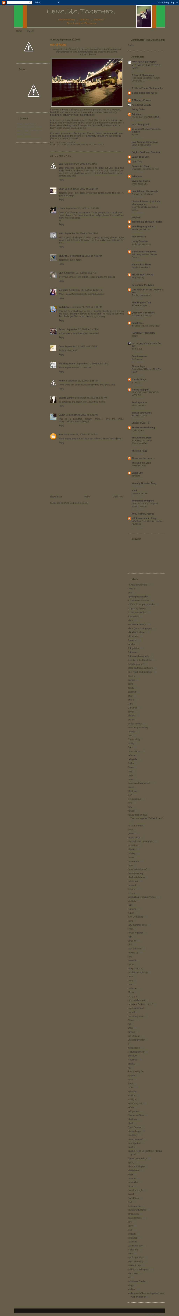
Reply (61, 179)
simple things (139, 379)
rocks (131, 1087)
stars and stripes (136, 1166)
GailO (62, 415)
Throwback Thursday (142, 315)
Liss (130, 944)
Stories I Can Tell (141, 423)
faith (130, 803)
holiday (131, 853)
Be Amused (137, 359)
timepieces (133, 1214)
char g (131, 699)
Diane (131, 767)
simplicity (133, 1135)
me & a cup (137, 349)
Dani (61, 164)
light (130, 936)
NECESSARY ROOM (142, 274)
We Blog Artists (67, 363)
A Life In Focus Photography (147, 88)
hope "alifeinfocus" (137, 869)
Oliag (130, 1028)
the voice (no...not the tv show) (146, 326)
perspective (134, 1048)
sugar (131, 1174)
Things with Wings (137, 1210)
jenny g (131, 893)
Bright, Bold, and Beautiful (146, 152)
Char (61, 189)
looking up (133, 952)
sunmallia (133, 1182)
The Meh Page (139, 450)
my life (30, 31)
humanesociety (135, 873)
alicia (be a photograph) (73, 145)
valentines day (135, 1245)
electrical (132, 791)
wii (129, 1277)
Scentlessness (139, 356)
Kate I (131, 913)
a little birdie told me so (144, 93)
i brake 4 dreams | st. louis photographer (146, 202)
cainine (131, 680)
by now (135, 134)
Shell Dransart (135, 1127)
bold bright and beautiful (140, 672)
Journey (132, 901)
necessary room (136, 1016)
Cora (61, 346)
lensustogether (135, 932)
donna (131, 779)
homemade (133, 861)
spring (131, 1162)
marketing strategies (141, 244)
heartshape (133, 845)
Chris (130, 703)
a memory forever (137, 608)
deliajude (137, 176)
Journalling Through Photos (147, 221)
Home (19, 31)
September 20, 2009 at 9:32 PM (81, 164)
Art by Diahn (138, 109)
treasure (132, 1233)
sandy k (132, 1099)
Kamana (132, 909)
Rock (130, 1083)
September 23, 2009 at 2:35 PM (91, 397)
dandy (131, 743)
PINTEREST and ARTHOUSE (146, 117)
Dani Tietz (137, 161)
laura (130, 921)
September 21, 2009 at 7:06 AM (86, 255)
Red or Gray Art (136, 1071)
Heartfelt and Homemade (145, 191)
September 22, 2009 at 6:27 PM (81, 346)
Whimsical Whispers (143, 500)
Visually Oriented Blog (144, 483)
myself (131, 1012)
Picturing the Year (141, 302)
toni (130, 1222)
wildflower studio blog (144, 518)
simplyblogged (135, 1139)
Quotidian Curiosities (143, 312)
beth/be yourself (136, 664)
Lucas (131, 964)
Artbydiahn (133, 648)
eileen (131, 787)
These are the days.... (143, 458)
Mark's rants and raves (144, 251)
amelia (131, 644)
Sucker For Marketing (143, 427)
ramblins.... (138, 323)
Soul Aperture (139, 402)
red (129, 1067)
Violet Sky (137, 473)
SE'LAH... (64, 255)
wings (131, 1285)
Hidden (131, 849)
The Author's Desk (141, 437)
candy (131, 688)
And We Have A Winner (143, 194)
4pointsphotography (138, 596)
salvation (132, 1091)
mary (130, 980)
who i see (133, 1273)
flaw (130, 807)
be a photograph (140, 124)
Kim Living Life (135, 917)
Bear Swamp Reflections (145, 142)
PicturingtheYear (136, 1052)
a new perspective (137, 612)
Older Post (118, 496)
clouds (131, 719)
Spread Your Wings (137, 1158)
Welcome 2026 (139, 465)
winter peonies (139, 405)
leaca (130, 928)
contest (131, 731)
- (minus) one (138, 430)
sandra (131, 1095)
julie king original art (143, 226)
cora (130, 735)
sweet (131, 1194)
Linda (62, 208)
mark (130, 976)
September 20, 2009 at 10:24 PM (81, 189)
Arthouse (136, 114)
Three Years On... (140, 184)
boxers (131, 676)
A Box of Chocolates (143, 75)
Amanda (132, 640)
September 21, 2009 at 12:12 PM (85, 290)
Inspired (136, 217)
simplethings (134, 1131)
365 (130, 592)
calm (130, 684)
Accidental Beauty (141, 105)
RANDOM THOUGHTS (143, 333)
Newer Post (56, 496)
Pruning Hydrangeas (141, 295)
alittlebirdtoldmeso (137, 632)
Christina (132, 707)
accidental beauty (137, 624)
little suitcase (139, 236)
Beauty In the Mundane (140, 660)
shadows (132, 1119)
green (131, 833)
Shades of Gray (136, 1115)
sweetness (133, 1198)
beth (61, 233)
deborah (132, 755)
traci (130, 1229)
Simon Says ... (140, 366)
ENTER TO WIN (139, 415)
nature (135, 336)
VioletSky (64, 307)
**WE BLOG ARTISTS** (144, 62)
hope (130, 865)
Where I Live (134, 1265)
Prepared (132, 1059)
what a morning (135, 1261)
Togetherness (135, 1218)
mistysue (132, 996)
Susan (62, 329)
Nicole (131, 1020)
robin (130, 1079)
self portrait (133, 1111)
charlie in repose (140, 493)
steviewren (133, 1170)
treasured (132, 1237)
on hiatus (136, 382)
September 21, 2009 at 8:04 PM (86, 307)
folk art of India (135, 825)
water (130, 1253)
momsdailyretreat (136, 1000)
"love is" (132, 588)
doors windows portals (139, 783)
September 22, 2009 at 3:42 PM (82, 329)
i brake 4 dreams (136, 877)
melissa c (133, 988)
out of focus (97, 145)
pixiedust (132, 1055)
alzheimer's (133, 636)
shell (130, 1123)
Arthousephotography (138, 656)
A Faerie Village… (140, 305)
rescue (131, 1075)
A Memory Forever (142, 100)
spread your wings (142, 412)
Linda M (132, 940)
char (130, 696)
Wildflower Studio (136, 1281)
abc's (130, 620)
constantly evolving (138, 727)
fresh (130, 829)
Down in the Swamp (141, 145)
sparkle (131, 1147)
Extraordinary (134, 799)
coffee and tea (135, 723)
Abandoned (133, 616)
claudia (131, 715)
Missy (131, 992)
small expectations (140, 229)
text (130, 1202)
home (131, 857)
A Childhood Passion (138, 600)
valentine (132, 1241)
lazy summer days (137, 925)
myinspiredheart (136, 1008)
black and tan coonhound (140, 668)
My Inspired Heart (141, 264)
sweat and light (135, 1190)
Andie (131, 45)
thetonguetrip (134, 1206)
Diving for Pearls (141, 181)
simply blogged (140, 389)
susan (131, 1186)
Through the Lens (141, 463)
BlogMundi (159, 1314)
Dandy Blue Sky (140, 157)
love (130, 956)
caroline (132, 692)
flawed (131, 810)
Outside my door (136, 1039)
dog (130, 771)
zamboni (136, 476)
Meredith (63, 290)
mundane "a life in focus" (140, 1004)
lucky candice (135, 968)
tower (130, 1225)
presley (131, 1063)
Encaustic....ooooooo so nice (145, 169)
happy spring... (139, 277)
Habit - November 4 (141, 267)
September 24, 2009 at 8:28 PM (82, 415)
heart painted (134, 837)
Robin (62, 380)
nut (129, 1024)
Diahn (131, 763)
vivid (134, 490)
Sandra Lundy (66, 397)
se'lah (131, 1107)
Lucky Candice (140, 241)
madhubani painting (138, 972)
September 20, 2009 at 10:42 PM (81, 233)
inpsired (132, 885)
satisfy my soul (136, 1103)
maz (61, 434)
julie (130, 905)
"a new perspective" (138, 584)
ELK (61, 273)
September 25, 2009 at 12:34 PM (81, 434)
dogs (130, 775)
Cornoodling (134, 739)
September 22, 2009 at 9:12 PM (92, 363)
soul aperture (134, 1143)
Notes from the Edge (143, 285)
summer (132, 1178)
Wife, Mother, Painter (143, 513)
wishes (131, 1289)
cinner (131, 711)
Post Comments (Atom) (76, 503)
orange (131, 1032)
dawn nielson (134, 751)
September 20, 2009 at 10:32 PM (82, 208)
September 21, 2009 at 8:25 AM (80, 273)
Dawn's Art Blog (140, 166)
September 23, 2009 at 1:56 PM (82, 380)
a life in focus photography (141, 604)
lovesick (132, 960)
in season (133, 881)
